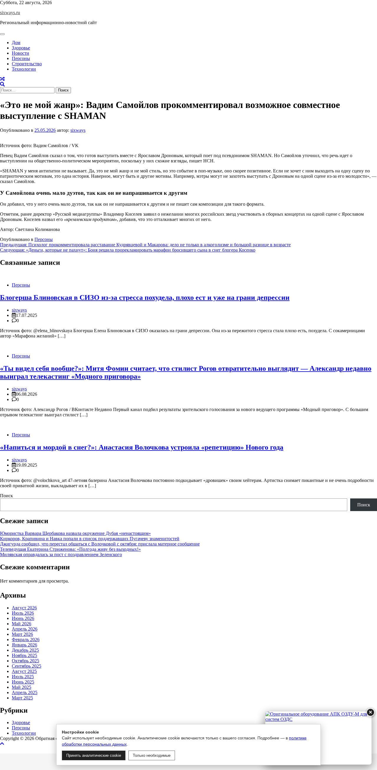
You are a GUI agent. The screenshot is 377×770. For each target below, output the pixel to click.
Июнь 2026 (23, 618)
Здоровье (21, 47)
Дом (16, 42)
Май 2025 (21, 686)
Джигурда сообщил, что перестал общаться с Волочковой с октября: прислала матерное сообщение (100, 543)
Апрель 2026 (24, 628)
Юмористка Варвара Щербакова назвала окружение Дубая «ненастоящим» (75, 533)
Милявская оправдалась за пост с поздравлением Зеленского (61, 554)
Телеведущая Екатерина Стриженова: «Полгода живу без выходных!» (70, 549)
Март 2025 (22, 697)
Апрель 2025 (24, 692)
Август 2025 (24, 670)
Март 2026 (22, 633)
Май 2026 (21, 623)
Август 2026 (24, 607)
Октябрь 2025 (25, 660)
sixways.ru (10, 12)
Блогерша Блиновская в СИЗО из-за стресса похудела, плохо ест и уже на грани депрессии (145, 297)
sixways (77, 130)
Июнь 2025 (23, 681)
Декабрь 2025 (25, 649)
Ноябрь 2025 (24, 655)
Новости (20, 53)
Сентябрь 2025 (26, 665)
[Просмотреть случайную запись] (2, 79)
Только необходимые (152, 755)
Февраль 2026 (25, 639)
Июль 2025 (23, 676)
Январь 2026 (24, 644)
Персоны (21, 58)
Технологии (24, 68)
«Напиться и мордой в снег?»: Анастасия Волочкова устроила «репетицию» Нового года (141, 447)
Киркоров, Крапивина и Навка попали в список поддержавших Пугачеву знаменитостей (89, 538)
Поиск (6, 495)
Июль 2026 (23, 612)
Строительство (27, 63)
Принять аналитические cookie (93, 755)
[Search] (2, 84)
